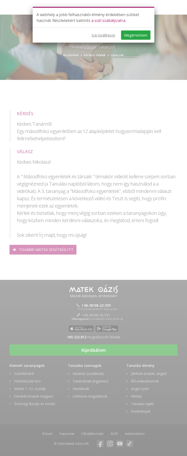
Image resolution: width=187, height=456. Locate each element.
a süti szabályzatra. (108, 20)
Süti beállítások (103, 35)
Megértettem (135, 35)
